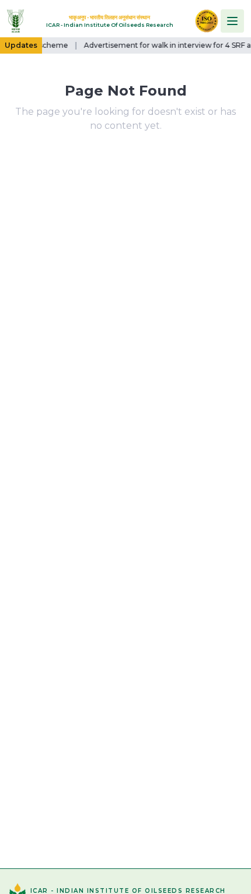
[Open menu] (232, 21)
